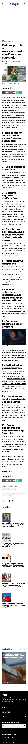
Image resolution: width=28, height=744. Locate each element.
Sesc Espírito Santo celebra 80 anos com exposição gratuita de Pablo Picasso (13, 524)
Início (3, 40)
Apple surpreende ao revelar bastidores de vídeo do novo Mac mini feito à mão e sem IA (13, 565)
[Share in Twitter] (6, 501)
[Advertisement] (14, 24)
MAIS (3, 716)
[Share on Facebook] (3, 501)
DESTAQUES (6, 712)
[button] (3, 4)
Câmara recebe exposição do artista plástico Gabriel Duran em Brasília (13, 544)
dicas (16, 486)
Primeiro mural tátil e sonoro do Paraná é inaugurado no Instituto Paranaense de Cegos (13, 585)
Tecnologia (8, 61)
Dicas (3, 61)
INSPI (3, 707)
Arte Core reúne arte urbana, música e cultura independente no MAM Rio (13, 605)
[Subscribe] (24, 725)
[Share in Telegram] (9, 501)
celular (10, 486)
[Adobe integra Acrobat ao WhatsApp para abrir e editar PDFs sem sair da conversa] (14, 668)
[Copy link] (12, 501)
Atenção (5, 486)
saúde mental (6, 489)
